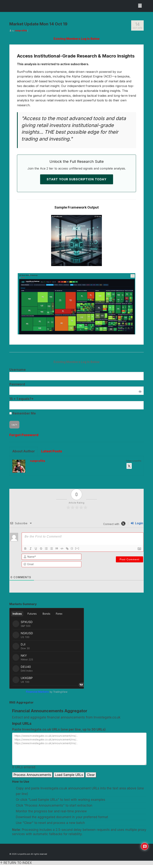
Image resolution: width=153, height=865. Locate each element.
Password (17, 384)
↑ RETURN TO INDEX (16, 863)
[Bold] (25, 548)
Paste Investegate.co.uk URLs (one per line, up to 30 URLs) (59, 729)
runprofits (21, 30)
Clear (91, 775)
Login (138, 523)
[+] (77, 548)
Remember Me (24, 413)
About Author (23, 451)
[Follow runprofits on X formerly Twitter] (129, 466)
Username (17, 370)
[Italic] (30, 548)
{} (72, 548)
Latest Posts (51, 451)
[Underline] (35, 548)
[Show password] (139, 390)
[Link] (67, 548)
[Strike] (41, 548)
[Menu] (140, 6)
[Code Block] (62, 548)
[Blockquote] (56, 548)
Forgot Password (23, 435)
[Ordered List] (46, 548)
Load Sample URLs (69, 775)
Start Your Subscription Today (77, 179)
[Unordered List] (51, 548)
